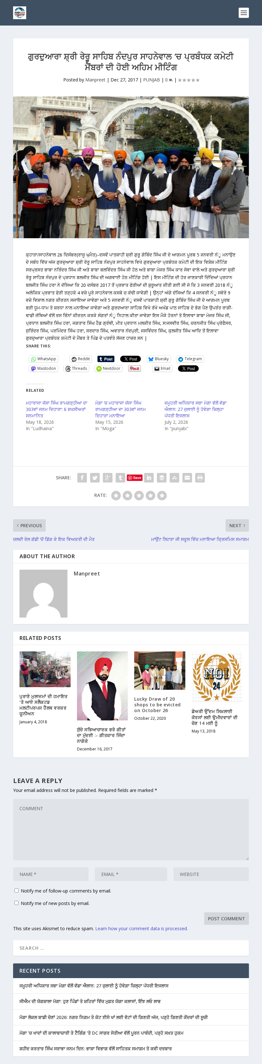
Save (137, 477)
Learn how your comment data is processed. (141, 928)
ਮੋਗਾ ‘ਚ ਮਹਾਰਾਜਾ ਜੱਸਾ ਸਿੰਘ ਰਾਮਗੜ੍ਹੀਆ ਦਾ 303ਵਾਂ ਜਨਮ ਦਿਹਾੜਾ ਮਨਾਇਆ (120, 409)
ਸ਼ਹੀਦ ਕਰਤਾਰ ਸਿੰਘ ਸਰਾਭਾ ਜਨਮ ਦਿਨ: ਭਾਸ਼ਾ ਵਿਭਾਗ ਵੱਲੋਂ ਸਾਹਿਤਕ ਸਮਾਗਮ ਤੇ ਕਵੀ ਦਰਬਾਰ (95, 1048)
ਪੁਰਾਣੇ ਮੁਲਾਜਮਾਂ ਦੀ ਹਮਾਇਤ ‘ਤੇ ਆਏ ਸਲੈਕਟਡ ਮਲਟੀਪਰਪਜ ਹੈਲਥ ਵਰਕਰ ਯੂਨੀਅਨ (43, 705)
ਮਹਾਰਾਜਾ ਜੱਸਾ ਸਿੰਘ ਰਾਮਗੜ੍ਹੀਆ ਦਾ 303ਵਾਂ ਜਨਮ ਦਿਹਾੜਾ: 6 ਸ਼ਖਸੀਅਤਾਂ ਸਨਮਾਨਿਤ (56, 409)
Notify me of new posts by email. (55, 903)
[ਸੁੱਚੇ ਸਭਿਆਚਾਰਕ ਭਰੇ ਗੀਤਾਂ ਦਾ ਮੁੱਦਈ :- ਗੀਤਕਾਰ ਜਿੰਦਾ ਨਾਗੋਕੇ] (102, 685)
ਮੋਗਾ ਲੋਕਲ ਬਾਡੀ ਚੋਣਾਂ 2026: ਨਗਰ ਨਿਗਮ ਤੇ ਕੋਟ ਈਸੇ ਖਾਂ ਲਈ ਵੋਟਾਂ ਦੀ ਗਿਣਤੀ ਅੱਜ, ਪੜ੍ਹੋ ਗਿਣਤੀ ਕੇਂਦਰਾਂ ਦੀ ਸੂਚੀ (113, 1017)
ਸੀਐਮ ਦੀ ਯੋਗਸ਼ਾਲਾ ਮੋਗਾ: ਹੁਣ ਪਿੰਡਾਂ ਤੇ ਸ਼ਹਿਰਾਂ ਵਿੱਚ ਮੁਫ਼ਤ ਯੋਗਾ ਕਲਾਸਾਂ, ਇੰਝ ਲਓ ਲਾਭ (90, 1001)
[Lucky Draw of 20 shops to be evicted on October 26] (159, 670)
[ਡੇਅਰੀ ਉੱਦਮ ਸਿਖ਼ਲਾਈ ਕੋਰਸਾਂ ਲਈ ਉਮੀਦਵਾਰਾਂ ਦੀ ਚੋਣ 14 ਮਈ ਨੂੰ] (217, 677)
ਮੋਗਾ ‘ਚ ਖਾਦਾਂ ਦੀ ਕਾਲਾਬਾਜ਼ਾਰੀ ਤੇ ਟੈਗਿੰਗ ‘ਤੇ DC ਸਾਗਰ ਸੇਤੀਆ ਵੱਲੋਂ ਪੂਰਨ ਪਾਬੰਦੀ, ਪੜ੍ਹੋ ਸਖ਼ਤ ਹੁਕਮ (101, 1033)
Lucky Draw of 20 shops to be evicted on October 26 (157, 704)
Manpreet (95, 80)
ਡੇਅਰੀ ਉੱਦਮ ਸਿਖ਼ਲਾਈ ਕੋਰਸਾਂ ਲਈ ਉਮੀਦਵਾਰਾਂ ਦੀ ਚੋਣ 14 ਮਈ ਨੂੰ (215, 717)
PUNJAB (151, 80)
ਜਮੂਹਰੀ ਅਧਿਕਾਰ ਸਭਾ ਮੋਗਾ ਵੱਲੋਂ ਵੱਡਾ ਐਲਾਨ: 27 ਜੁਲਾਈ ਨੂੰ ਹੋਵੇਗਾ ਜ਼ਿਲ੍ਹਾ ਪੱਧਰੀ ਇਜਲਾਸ (196, 409)
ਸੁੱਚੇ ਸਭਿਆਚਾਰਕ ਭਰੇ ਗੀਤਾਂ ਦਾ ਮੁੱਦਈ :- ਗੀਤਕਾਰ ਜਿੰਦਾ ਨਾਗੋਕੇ (101, 735)
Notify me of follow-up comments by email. (66, 891)
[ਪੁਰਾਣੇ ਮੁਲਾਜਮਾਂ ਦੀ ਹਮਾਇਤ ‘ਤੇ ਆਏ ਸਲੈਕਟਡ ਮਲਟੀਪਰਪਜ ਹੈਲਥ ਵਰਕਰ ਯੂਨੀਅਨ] (45, 669)
